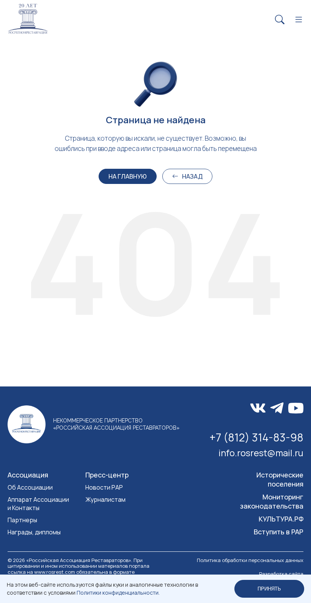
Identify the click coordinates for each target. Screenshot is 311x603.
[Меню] (298, 19)
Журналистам (105, 499)
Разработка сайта (281, 573)
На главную (127, 176)
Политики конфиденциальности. (118, 592)
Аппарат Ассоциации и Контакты (38, 503)
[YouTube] (295, 408)
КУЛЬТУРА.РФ (281, 518)
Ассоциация (28, 474)
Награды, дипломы (34, 532)
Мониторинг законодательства (271, 501)
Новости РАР (104, 487)
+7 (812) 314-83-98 (256, 437)
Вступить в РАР (278, 531)
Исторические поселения (279, 479)
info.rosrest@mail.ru (260, 452)
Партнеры (22, 520)
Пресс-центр (107, 474)
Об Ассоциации (30, 487)
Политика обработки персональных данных (250, 560)
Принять (269, 589)
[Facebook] (276, 408)
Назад (192, 176)
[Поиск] (279, 19)
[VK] (257, 408)
